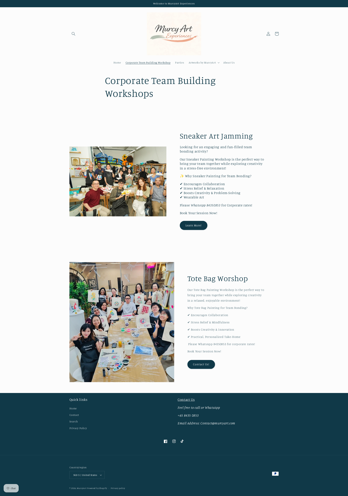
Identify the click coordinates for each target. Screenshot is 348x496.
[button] (73, 34)
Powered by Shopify (97, 488)
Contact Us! (201, 364)
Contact (74, 414)
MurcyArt (81, 488)
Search (73, 421)
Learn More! (193, 225)
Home (73, 408)
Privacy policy (118, 488)
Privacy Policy (78, 428)
